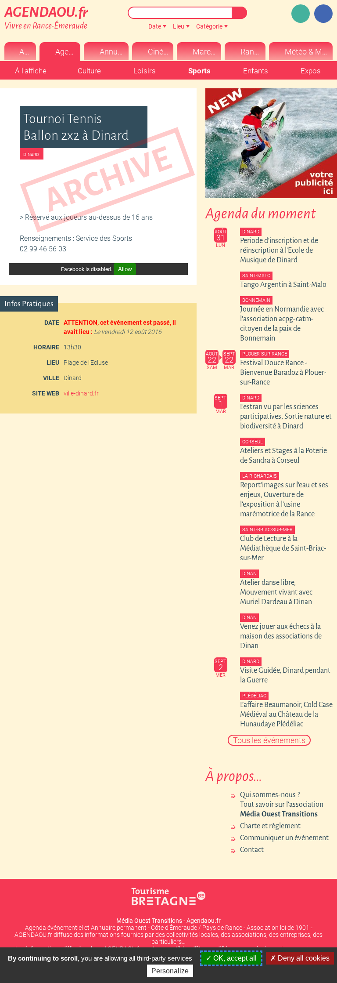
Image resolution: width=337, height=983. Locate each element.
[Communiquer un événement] (300, 13)
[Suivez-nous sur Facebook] (323, 13)
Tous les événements (269, 740)
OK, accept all (234, 958)
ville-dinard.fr (81, 393)
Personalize (170, 971)
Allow (125, 269)
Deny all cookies (303, 958)
